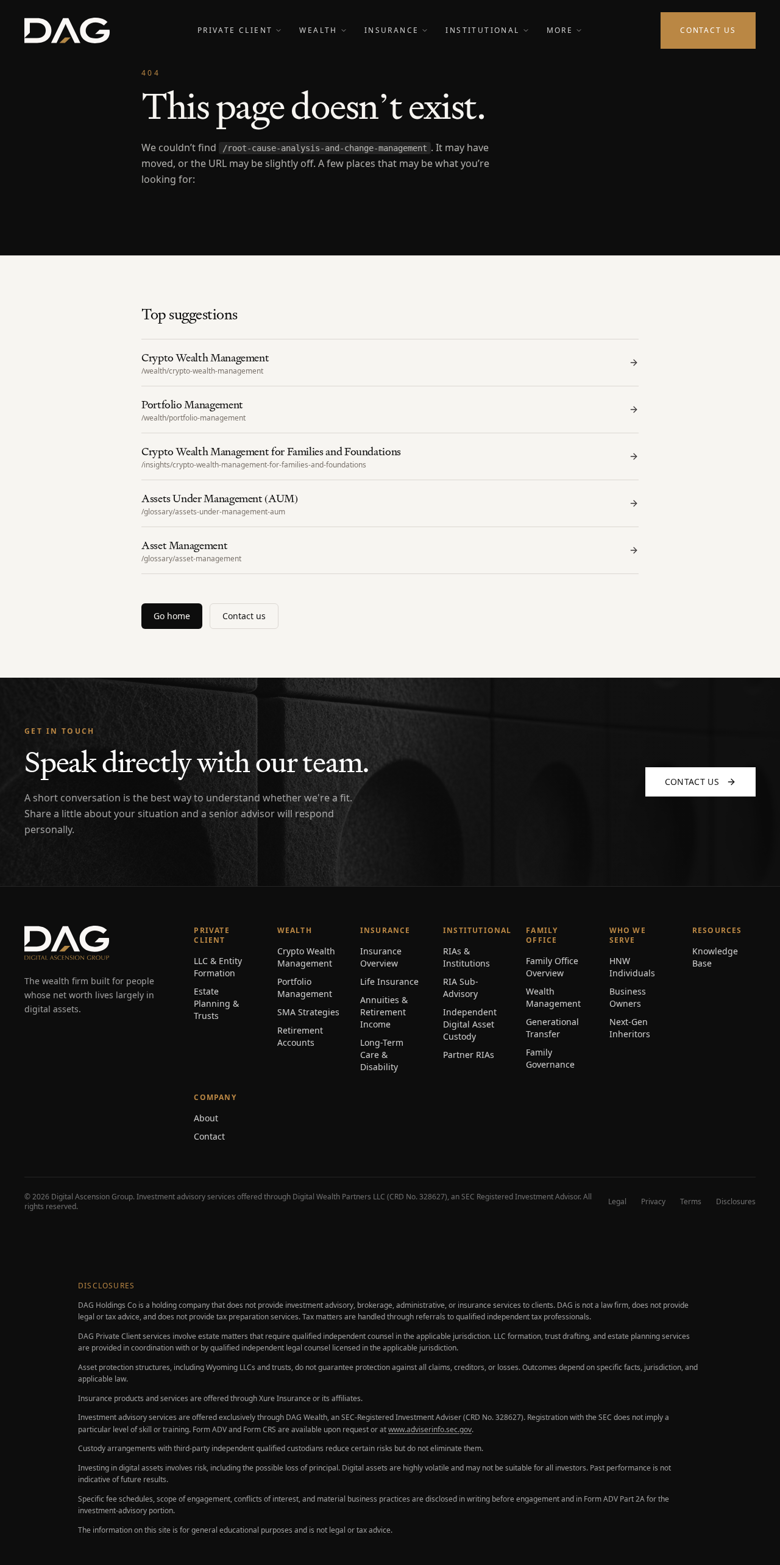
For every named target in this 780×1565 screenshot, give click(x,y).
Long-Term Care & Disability (381, 1055)
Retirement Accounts (300, 1036)
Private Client (235, 30)
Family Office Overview (552, 967)
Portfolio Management (304, 987)
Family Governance (550, 1058)
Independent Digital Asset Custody (470, 1024)
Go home (172, 616)
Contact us (244, 616)
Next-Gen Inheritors (629, 1028)
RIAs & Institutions (466, 957)
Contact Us (708, 30)
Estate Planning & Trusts (216, 1003)
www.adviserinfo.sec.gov (430, 1429)
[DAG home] (67, 30)
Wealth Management (553, 997)
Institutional (482, 30)
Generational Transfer (552, 1028)
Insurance (391, 30)
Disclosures (736, 1202)
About (206, 1118)
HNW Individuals (632, 967)
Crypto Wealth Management (306, 957)
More (560, 30)
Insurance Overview (381, 957)
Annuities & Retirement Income (384, 1012)
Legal (617, 1202)
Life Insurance (389, 981)
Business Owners (627, 997)
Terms (690, 1202)
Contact (209, 1136)
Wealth (318, 30)
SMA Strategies (308, 1012)
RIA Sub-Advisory (460, 987)
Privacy (653, 1202)
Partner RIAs (468, 1054)
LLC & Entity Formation (218, 967)
